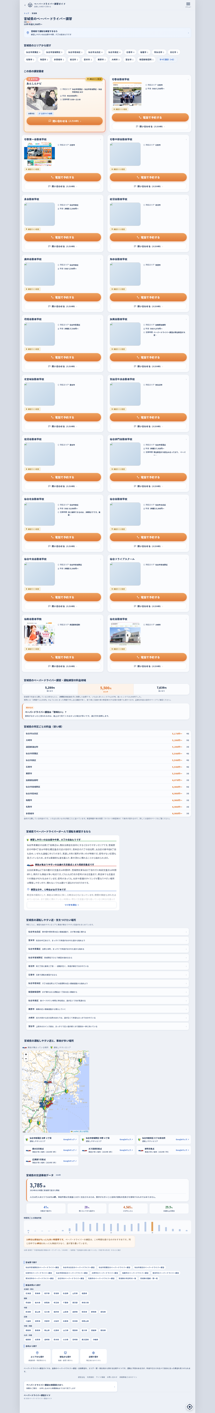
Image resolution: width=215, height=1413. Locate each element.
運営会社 (81, 1377)
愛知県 (103, 1312)
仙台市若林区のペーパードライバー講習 (72, 1273)
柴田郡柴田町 (146, 59)
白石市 (174, 52)
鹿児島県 (85, 1339)
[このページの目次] (189, 1406)
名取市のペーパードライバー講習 (101, 1278)
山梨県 (65, 1312)
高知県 (103, 1330)
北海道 (28, 1293)
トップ (26, 13)
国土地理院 (84, 1131)
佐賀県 (37, 1339)
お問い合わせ (112, 1377)
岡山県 (47, 1330)
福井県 (56, 1312)
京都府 (47, 1321)
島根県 (37, 1330)
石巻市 (130, 52)
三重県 (28, 1321)
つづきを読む (72, 904)
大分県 (65, 1339)
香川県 (84, 1330)
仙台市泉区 (114, 52)
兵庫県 (65, 1321)
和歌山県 (85, 1321)
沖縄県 (95, 1339)
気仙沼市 (159, 52)
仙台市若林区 (75, 52)
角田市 (44, 59)
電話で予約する (152, 117)
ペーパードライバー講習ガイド (37, 1395)
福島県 (84, 1293)
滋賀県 (37, 1321)
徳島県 (75, 1330)
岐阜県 (84, 1312)
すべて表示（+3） (167, 59)
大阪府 (56, 1321)
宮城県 (56, 1293)
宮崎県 (75, 1339)
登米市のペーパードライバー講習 (166, 1273)
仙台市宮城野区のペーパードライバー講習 (42, 1267)
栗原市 (102, 59)
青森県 (37, 1293)
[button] (45, 1108)
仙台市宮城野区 (54, 52)
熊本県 (56, 1339)
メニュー (188, 7)
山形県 (75, 1293)
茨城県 (28, 1302)
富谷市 (129, 59)
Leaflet (75, 1131)
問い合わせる (67, 121)
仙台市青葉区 (33, 52)
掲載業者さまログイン (128, 1377)
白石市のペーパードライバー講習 (71, 1278)
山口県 (65, 1330)
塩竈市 (144, 52)
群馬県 (47, 1302)
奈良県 (75, 1321)
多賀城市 (59, 59)
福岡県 (28, 1339)
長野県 (75, 1312)
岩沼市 (74, 59)
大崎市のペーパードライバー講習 (105, 1273)
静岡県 (93, 1312)
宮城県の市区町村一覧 (127, 1278)
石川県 (47, 1312)
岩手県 (47, 1293)
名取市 (30, 59)
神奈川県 (85, 1302)
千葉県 (65, 1302)
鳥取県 (28, 1330)
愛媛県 (93, 1330)
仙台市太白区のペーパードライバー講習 (79, 1267)
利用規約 (90, 1377)
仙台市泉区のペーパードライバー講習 (149, 1267)
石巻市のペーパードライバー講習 (39, 1273)
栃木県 (37, 1302)
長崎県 (47, 1339)
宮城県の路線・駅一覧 (149, 1278)
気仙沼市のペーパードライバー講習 (40, 1278)
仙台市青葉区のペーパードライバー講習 (114, 1267)
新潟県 (28, 1312)
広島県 (56, 1330)
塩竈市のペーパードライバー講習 (135, 1273)
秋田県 (65, 1293)
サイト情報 (100, 1377)
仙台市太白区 (95, 52)
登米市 (88, 59)
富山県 (37, 1312)
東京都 (75, 1302)
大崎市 (115, 59)
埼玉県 (56, 1302)
